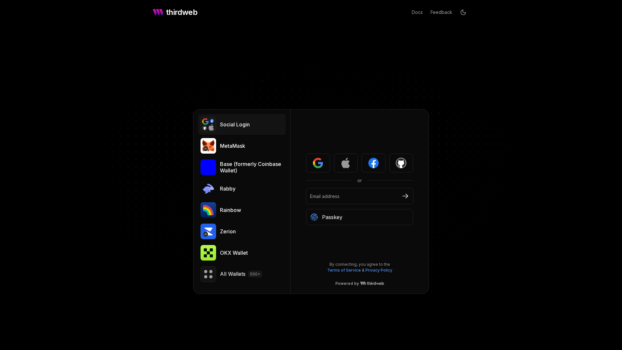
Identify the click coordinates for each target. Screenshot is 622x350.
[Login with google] (318, 163)
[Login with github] (401, 163)
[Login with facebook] (374, 163)
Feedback (441, 12)
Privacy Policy (378, 270)
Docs (417, 12)
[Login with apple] (346, 163)
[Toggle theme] (463, 12)
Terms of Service (344, 270)
